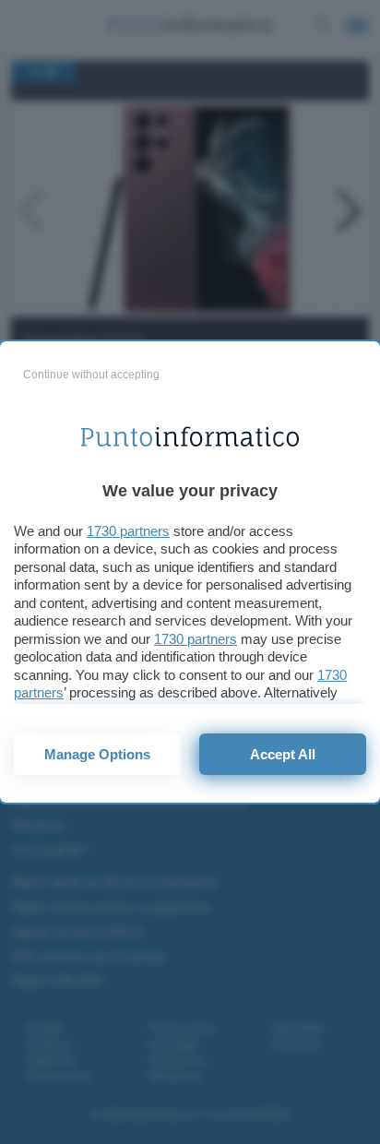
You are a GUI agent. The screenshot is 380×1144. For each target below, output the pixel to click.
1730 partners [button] (128, 531)
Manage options (97, 754)
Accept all (282, 754)
